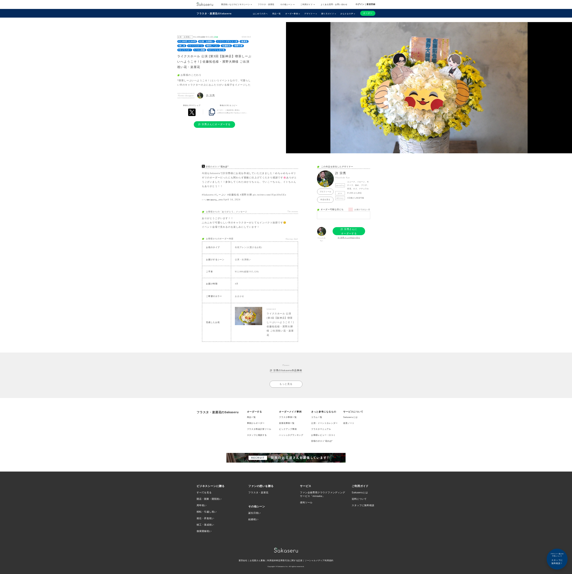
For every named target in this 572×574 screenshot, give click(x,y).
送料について (359, 499)
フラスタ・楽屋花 (266, 4)
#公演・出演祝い (206, 41)
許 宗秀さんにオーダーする (214, 124)
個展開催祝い (204, 531)
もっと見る (286, 384)
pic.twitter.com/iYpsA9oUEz (269, 194)
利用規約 (271, 560)
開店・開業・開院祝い (209, 499)
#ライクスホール (195, 46)
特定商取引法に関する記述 (289, 560)
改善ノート (348, 423)
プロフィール (325, 192)
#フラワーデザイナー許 (227, 41)
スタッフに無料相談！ (557, 558)
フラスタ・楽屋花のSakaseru (214, 13)
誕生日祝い (254, 513)
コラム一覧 (316, 417)
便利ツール (306, 502)
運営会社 (243, 560)
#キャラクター (184, 50)
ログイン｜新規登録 (365, 4)
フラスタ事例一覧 (288, 417)
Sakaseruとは (350, 417)
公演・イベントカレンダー (324, 423)
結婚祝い (253, 519)
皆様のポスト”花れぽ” (322, 441)
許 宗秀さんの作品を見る (349, 238)
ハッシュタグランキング (291, 435)
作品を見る (325, 199)
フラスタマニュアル (321, 429)
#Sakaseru (208, 194)
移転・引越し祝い (207, 511)
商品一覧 (276, 14)
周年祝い (202, 505)
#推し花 (181, 46)
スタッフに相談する (257, 435)
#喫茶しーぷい (212, 46)
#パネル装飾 (199, 50)
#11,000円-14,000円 (187, 41)
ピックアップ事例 (288, 429)
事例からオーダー (256, 423)
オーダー (367, 13)
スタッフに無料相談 (363, 505)
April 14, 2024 (231, 199)
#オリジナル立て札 (216, 50)
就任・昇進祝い (205, 518)
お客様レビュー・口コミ (323, 435)
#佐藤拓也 (226, 46)
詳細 (216, 37)
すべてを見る (204, 492)
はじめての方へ (260, 14)
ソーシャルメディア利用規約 (319, 560)
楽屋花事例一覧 (286, 423)
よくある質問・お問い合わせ (334, 4)
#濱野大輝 (238, 46)
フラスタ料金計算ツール (259, 429)
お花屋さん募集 (257, 560)
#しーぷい (220, 194)
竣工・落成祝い (205, 524)
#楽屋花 (244, 41)
